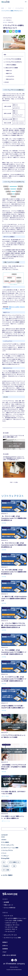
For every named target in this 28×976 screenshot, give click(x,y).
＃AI (4, 862)
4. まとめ (6, 82)
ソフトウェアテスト (19, 8)
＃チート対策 (6, 870)
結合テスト (9, 73)
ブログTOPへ (7, 826)
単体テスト (9, 70)
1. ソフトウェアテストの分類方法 (12, 59)
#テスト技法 (5, 796)
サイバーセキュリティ (7, 845)
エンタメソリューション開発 (9, 848)
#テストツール (6, 821)
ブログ (9, 8)
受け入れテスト (10, 79)
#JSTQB (4, 523)
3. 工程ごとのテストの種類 (11, 67)
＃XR (14, 866)
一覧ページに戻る (13, 482)
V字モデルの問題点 (11, 65)
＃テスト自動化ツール (14, 862)
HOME (2, 8)
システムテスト (10, 76)
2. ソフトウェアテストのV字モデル (13, 62)
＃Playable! (5, 866)
